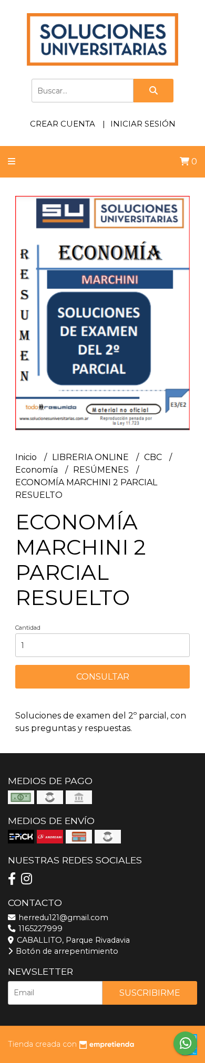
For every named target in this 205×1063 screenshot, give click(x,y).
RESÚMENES (102, 470)
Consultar (102, 677)
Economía (37, 470)
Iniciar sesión (143, 124)
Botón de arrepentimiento (66, 951)
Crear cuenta (62, 124)
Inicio (27, 457)
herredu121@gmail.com (62, 917)
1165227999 (39, 928)
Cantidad (27, 627)
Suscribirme (149, 993)
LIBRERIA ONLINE (91, 457)
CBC (154, 457)
